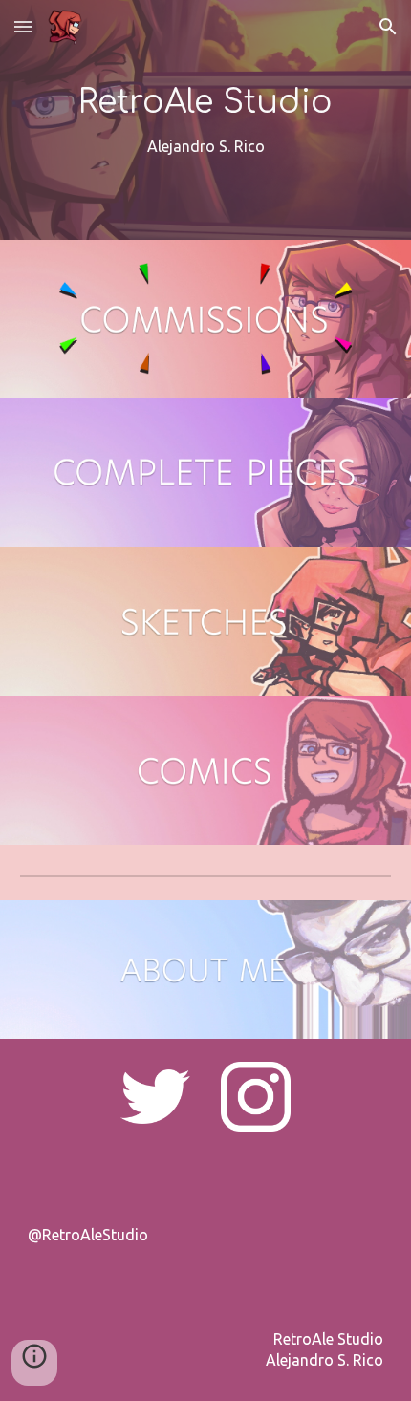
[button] (23, 26)
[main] (206, 119)
